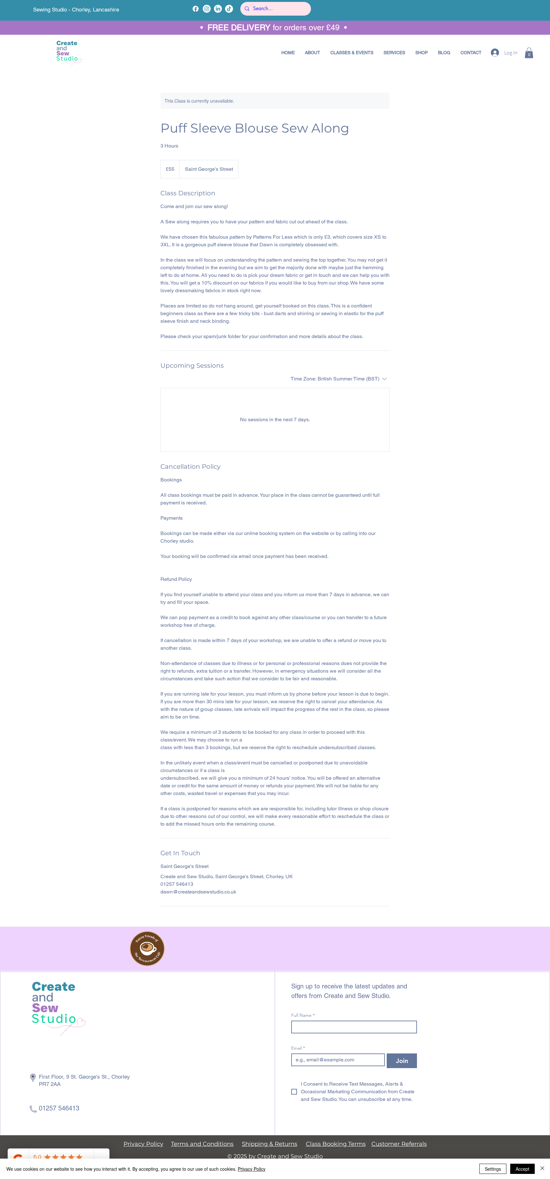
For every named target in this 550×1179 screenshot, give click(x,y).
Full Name (303, 1015)
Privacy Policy (251, 1169)
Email (298, 1048)
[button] (351, 52)
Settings (493, 1169)
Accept (522, 1169)
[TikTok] (229, 9)
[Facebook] (196, 9)
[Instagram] (207, 9)
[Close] (542, 1169)
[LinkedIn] (218, 9)
